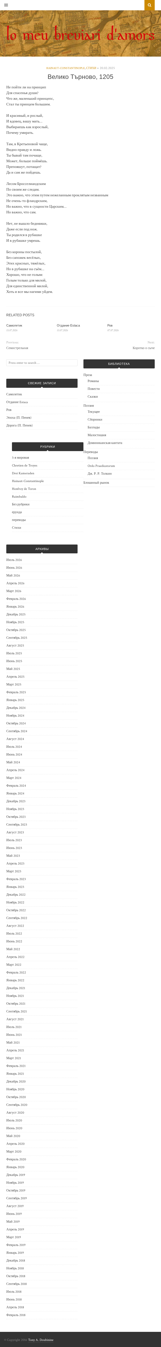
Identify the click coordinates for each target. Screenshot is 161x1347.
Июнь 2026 (14, 568)
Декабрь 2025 (16, 614)
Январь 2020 (15, 1167)
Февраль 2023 (16, 879)
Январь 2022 (15, 980)
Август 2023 (15, 832)
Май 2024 (13, 762)
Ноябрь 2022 (15, 902)
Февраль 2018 (16, 1315)
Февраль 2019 (16, 1245)
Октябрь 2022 (16, 910)
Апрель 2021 (15, 1050)
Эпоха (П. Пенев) (18, 418)
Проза (87, 375)
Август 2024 (15, 739)
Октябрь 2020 (16, 1097)
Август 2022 (15, 926)
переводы (19, 520)
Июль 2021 (14, 1027)
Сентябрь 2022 (16, 918)
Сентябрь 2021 (16, 1011)
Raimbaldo (19, 496)
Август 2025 (15, 645)
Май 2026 (13, 575)
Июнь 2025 (14, 661)
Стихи (91, 68)
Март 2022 (13, 965)
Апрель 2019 (15, 1229)
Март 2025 (13, 684)
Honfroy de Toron (24, 489)
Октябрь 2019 (15, 1190)
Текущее (94, 412)
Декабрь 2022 (16, 895)
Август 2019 (15, 1206)
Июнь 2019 (14, 1214)
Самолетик (14, 325)
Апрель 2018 (15, 1307)
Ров (110, 325)
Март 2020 (13, 1151)
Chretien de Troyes (24, 465)
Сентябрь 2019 (16, 1198)
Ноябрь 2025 (15, 622)
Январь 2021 (15, 1074)
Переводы (90, 452)
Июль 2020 (14, 1120)
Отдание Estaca (68, 325)
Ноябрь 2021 (15, 996)
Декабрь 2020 (16, 1081)
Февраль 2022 (16, 972)
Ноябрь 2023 (15, 809)
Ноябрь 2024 (15, 715)
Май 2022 (13, 949)
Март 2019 (13, 1237)
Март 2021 (13, 1058)
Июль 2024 (14, 747)
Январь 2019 (15, 1253)
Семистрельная (17, 348)
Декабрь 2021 (15, 988)
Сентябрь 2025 (16, 638)
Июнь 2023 (14, 848)
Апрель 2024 (15, 770)
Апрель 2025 (15, 677)
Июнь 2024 (14, 754)
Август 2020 (15, 1113)
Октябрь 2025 (16, 630)
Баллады (94, 427)
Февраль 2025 (16, 692)
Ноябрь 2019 (15, 1183)
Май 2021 (13, 1042)
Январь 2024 (15, 793)
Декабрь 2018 (15, 1260)
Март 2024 (13, 778)
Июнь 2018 (14, 1299)
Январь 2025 (15, 700)
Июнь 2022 (14, 941)
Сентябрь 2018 (16, 1284)
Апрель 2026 (15, 583)
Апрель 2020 (15, 1144)
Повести (94, 389)
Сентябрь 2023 (16, 824)
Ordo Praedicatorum (101, 466)
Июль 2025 (14, 653)
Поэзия (88, 406)
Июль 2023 (14, 840)
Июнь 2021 (14, 1035)
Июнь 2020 (14, 1128)
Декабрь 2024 (16, 708)
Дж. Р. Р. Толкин (100, 474)
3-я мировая (20, 458)
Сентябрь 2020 (16, 1105)
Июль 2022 (14, 933)
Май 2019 (13, 1221)
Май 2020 (13, 1136)
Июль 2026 (14, 560)
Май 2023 (13, 856)
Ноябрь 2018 (15, 1268)
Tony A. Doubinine (40, 1340)
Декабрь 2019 (15, 1175)
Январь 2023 (15, 887)
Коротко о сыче (144, 348)
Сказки (93, 397)
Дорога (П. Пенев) (19, 425)
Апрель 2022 (15, 957)
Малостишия (97, 435)
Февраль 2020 (16, 1159)
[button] (4, 5)
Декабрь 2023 (15, 801)
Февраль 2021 (16, 1066)
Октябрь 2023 (16, 817)
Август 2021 (15, 1019)
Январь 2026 (15, 606)
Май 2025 (13, 669)
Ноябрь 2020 (15, 1089)
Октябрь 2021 (15, 1004)
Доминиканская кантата (105, 443)
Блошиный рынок (96, 483)
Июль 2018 (14, 1292)
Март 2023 (13, 871)
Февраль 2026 (16, 599)
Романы (93, 381)
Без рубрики (21, 504)
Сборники (95, 419)
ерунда (17, 512)
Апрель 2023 (15, 863)
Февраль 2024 (16, 786)
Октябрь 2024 (16, 723)
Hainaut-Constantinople (65, 68)
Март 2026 (13, 591)
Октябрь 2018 (15, 1276)
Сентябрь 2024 (16, 731)
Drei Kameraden (23, 473)
